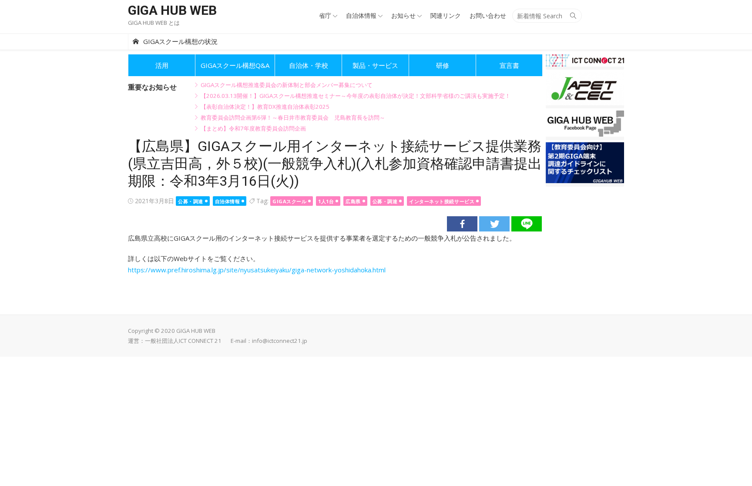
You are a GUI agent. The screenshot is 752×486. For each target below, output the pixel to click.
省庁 (325, 15)
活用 (161, 65)
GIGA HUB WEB (172, 10)
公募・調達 (190, 201)
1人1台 (326, 201)
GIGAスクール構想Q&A (235, 65)
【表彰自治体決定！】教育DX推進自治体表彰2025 (265, 107)
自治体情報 (361, 15)
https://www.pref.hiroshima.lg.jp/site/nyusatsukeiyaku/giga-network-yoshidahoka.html (257, 269)
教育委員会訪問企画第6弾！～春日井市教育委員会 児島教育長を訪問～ (293, 117)
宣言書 (509, 65)
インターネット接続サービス (441, 201)
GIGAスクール (289, 201)
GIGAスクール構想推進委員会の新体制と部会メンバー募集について (287, 85)
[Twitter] (494, 223)
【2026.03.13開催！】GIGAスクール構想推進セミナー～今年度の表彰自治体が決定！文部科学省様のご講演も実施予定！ (355, 96)
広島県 (353, 201)
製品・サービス (375, 65)
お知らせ (403, 15)
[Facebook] (462, 223)
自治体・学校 (308, 65)
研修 (442, 65)
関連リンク (445, 15)
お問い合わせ (488, 15)
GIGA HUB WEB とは (154, 23)
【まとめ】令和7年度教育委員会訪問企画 (253, 128)
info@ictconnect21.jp (279, 341)
